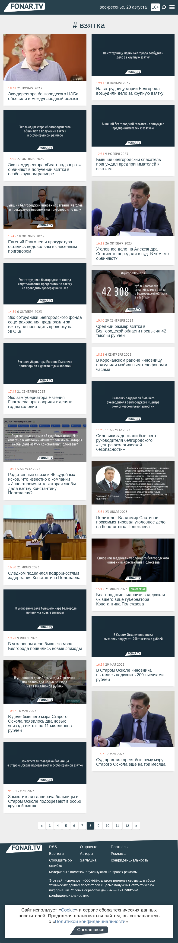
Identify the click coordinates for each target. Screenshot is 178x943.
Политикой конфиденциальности (90, 921)
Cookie (68, 910)
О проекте (88, 846)
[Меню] (172, 7)
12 (127, 826)
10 (107, 826)
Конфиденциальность (129, 860)
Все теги (56, 853)
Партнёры (119, 846)
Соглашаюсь (90, 930)
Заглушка (88, 860)
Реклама (118, 853)
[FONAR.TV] (24, 7)
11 (117, 826)
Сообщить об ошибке (60, 863)
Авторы (86, 853)
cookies (90, 880)
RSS (53, 846)
